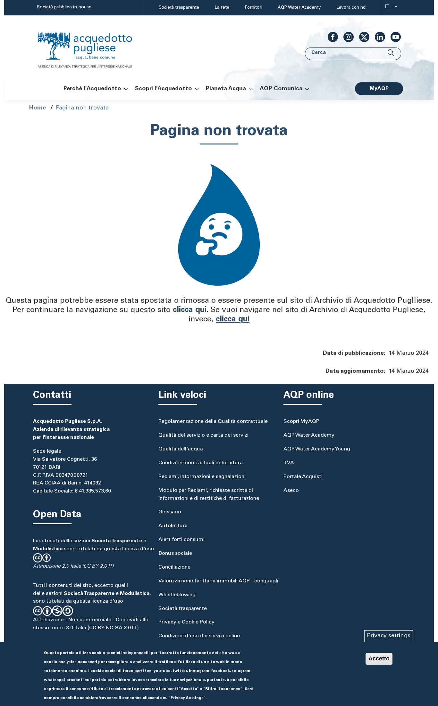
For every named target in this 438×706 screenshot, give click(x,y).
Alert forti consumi (181, 539)
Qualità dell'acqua (180, 449)
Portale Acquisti (303, 476)
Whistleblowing (177, 594)
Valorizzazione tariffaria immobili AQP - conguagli (218, 581)
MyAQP (379, 88)
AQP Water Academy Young (316, 449)
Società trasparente (179, 7)
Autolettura (173, 525)
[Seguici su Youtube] (393, 36)
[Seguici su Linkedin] (377, 36)
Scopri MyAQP (301, 421)
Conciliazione (174, 567)
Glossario (169, 512)
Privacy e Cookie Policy (186, 622)
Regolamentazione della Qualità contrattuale (213, 421)
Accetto (379, 658)
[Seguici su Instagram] (346, 36)
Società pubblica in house (64, 7)
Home (37, 108)
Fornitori (253, 7)
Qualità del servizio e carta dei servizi (203, 435)
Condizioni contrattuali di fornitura (200, 463)
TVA (288, 463)
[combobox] (389, 8)
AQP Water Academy (299, 7)
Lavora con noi (351, 7)
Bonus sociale (175, 553)
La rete (222, 7)
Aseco (291, 490)
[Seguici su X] (361, 36)
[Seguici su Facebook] (330, 36)
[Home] (91, 46)
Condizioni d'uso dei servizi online (199, 636)
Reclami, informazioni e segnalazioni (202, 476)
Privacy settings (388, 636)
